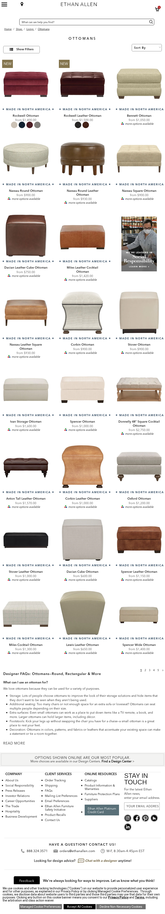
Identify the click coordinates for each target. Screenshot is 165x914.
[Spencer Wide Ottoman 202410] (139, 613)
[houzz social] (154, 818)
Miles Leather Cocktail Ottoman (82, 269)
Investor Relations (17, 796)
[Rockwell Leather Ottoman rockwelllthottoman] (82, 83)
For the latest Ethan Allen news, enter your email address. (142, 793)
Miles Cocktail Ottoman (26, 645)
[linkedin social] (127, 826)
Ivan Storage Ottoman (25, 421)
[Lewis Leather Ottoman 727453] (82, 613)
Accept (80, 906)
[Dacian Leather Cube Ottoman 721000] (26, 236)
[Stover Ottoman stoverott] (139, 313)
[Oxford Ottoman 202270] (139, 467)
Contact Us (52, 820)
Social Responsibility (19, 785)
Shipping (51, 785)
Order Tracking (55, 780)
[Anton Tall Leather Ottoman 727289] (26, 467)
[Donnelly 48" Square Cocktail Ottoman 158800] (139, 390)
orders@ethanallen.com (77, 851)
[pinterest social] (145, 818)
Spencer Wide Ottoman (139, 645)
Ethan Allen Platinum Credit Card (102, 810)
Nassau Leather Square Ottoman (26, 346)
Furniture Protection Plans (102, 794)
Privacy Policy (118, 897)
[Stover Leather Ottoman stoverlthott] (26, 540)
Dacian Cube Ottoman (82, 572)
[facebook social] (136, 818)
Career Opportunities (20, 801)
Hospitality (12, 811)
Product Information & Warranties (100, 787)
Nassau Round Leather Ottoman (82, 193)
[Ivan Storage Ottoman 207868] (26, 390)
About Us (11, 780)
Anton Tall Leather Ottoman (26, 498)
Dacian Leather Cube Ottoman (25, 267)
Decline (121, 906)
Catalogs (91, 780)
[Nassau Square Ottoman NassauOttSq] (139, 158)
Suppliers (91, 799)
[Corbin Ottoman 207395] (82, 313)
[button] (157, 9)
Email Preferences (57, 801)
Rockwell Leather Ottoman (82, 116)
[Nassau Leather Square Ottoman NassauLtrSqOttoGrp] (26, 313)
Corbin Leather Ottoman (82, 498)
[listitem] (139, 248)
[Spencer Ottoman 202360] (82, 390)
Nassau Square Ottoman (139, 191)
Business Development (21, 816)
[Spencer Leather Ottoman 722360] (139, 540)
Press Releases (15, 791)
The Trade (12, 806)
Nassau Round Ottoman (26, 191)
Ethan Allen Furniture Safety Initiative (59, 808)
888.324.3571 (37, 851)
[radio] (14, 125)
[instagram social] (127, 818)
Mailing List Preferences (61, 796)
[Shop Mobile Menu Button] (4, 4)
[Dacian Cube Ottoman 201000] (82, 540)
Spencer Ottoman (82, 421)
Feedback (26, 881)
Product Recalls (55, 815)
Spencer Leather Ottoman (139, 572)
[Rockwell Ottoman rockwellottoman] (26, 83)
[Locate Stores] (22, 4)
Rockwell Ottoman (26, 116)
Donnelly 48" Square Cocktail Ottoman (139, 423)
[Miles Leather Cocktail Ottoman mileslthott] (82, 236)
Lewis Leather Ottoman (82, 645)
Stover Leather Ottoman (26, 572)
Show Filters (25, 49)
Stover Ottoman (139, 344)
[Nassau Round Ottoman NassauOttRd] (26, 158)
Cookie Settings (40, 906)
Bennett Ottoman (139, 116)
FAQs (48, 791)
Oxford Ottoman (139, 498)
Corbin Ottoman (82, 344)
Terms (139, 897)
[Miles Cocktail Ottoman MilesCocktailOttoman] (26, 613)
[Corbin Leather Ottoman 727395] (82, 467)
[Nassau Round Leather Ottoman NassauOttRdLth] (82, 158)
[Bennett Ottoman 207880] (139, 83)
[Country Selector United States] (15, 22)
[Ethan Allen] (98, 3)
